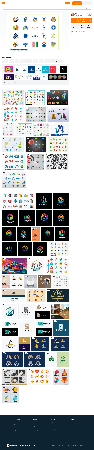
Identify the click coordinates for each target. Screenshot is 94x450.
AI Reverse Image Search (20, 435)
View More (57, 77)
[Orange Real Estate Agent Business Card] (36, 234)
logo (30, 61)
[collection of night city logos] (12, 359)
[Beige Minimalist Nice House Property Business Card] (13, 295)
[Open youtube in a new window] (34, 445)
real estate (48, 61)
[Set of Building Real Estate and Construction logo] (40, 344)
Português (73, 426)
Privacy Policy (76, 445)
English (72, 422)
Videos (21, 3)
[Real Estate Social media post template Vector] (14, 377)
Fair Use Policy (83, 445)
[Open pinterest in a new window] (27, 445)
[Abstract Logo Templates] (57, 97)
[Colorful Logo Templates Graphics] (59, 249)
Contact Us (53, 424)
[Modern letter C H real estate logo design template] (16, 344)
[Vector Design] (57, 162)
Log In (87, 3)
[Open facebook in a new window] (20, 445)
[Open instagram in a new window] (23, 445)
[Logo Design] (13, 144)
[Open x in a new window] (31, 445)
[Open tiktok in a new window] (29, 445)
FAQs (52, 422)
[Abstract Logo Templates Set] (39, 377)
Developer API (17, 433)
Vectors (8, 3)
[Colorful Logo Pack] (36, 144)
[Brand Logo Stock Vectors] (58, 114)
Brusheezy (16, 422)
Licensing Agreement (38, 422)
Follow (89, 15)
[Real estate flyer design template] (30, 281)
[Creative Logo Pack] (41, 129)
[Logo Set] (35, 114)
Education (16, 431)
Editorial (28, 3)
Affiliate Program (37, 426)
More (35, 3)
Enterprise (16, 429)
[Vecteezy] (3, 3)
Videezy (16, 426)
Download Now (81, 20)
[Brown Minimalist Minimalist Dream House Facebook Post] (60, 311)
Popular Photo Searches (38, 431)
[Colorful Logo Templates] (13, 114)
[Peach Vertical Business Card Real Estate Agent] (6, 281)
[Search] (86, 8)
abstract (23, 61)
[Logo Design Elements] (13, 97)
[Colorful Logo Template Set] (35, 97)
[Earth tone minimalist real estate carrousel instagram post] (44, 281)
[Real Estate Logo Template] (59, 129)
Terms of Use (69, 445)
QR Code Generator (19, 439)
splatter (5, 61)
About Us (53, 426)
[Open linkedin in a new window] (25, 445)
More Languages (75, 432)
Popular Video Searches (38, 433)
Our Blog (53, 429)
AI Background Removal (20, 437)
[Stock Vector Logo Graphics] (8, 129)
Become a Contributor (56, 431)
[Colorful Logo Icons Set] (23, 129)
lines (17, 61)
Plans (63, 3)
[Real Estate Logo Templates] (36, 295)
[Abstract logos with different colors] (61, 377)
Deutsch (73, 429)
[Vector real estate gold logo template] (58, 295)
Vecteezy (16, 424)
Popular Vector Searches (38, 429)
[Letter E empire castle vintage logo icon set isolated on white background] (17, 281)
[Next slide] (66, 61)
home (41, 61)
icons (11, 61)
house (35, 61)
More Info (74, 34)
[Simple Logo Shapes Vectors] (58, 144)
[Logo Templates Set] (14, 162)
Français (73, 431)
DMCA (34, 424)
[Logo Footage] (35, 162)
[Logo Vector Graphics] (14, 179)
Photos (14, 3)
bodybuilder (57, 61)
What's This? (82, 31)
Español (72, 424)
